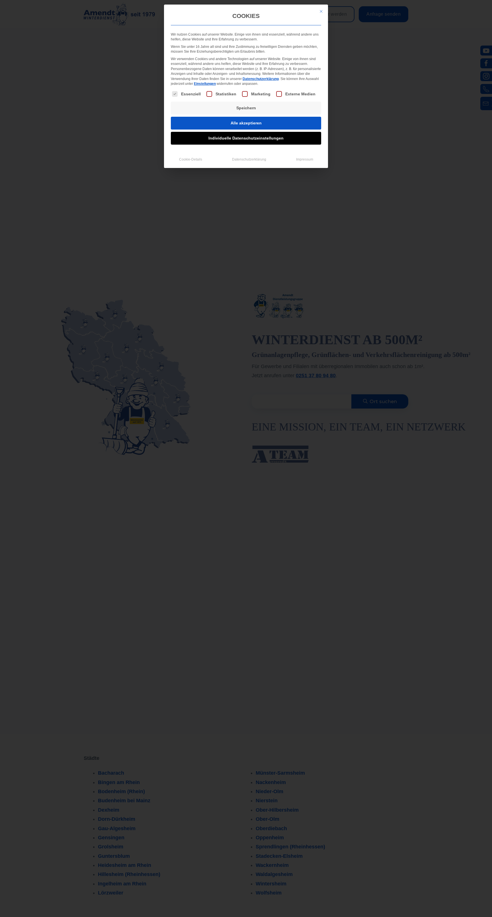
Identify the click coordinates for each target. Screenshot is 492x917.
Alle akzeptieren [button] (246, 123)
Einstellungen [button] (205, 84)
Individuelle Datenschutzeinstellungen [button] (246, 138)
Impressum (304, 159)
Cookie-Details (190, 159)
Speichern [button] (246, 108)
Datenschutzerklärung (261, 79)
